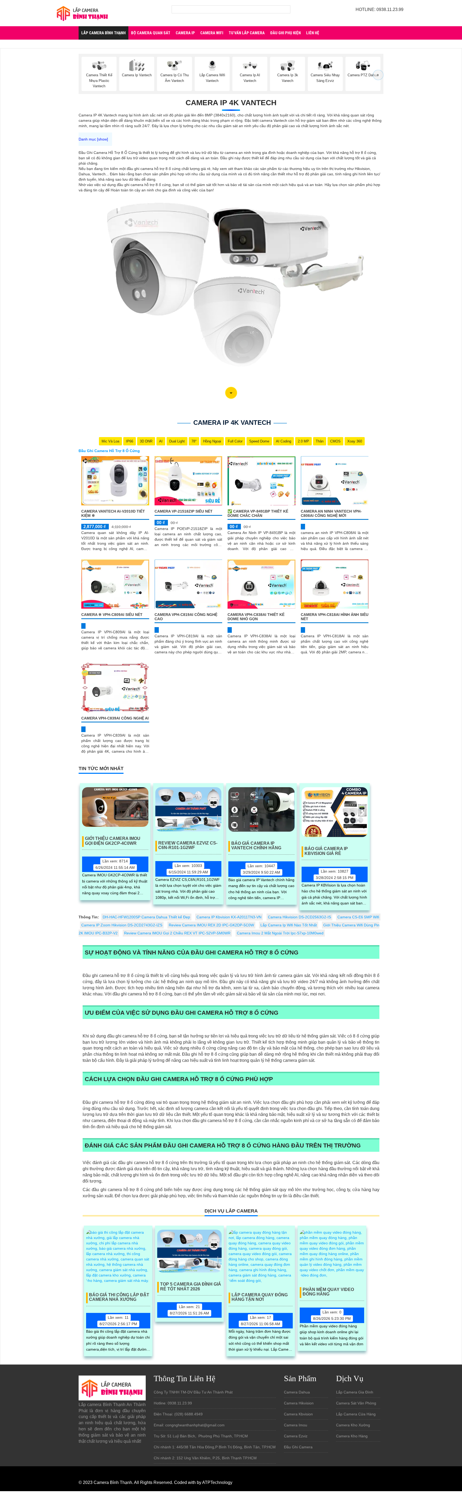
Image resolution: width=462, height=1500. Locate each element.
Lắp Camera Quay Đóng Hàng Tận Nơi (260, 1297)
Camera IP (185, 33)
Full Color (235, 441)
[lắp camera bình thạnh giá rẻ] (82, 13)
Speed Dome (259, 441)
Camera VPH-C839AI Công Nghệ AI (115, 718)
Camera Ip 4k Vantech (231, 103)
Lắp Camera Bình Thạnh (103, 33)
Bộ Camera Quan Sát (150, 33)
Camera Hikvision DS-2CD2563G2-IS (299, 917)
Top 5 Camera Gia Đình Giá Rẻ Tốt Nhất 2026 (190, 1286)
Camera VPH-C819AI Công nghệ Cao (186, 616)
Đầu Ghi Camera (298, 1447)
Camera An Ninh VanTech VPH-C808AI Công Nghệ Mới (331, 513)
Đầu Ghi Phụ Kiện (285, 33)
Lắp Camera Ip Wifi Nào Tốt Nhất (288, 925)
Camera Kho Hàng (352, 1436)
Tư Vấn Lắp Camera (247, 33)
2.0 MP (303, 441)
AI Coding (283, 441)
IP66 (129, 441)
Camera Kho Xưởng (353, 1425)
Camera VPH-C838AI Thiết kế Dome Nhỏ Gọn (256, 616)
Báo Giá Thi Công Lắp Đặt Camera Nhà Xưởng (119, 1297)
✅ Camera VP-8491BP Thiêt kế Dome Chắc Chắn (258, 513)
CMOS (335, 441)
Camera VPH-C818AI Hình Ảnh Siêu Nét (334, 616)
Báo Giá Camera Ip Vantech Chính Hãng (256, 845)
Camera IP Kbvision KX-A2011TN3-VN (229, 917)
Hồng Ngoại (212, 441)
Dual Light (177, 441)
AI (161, 441)
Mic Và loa (110, 441)
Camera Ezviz (295, 1436)
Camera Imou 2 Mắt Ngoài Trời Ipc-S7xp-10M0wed (280, 933)
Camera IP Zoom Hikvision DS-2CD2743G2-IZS (121, 925)
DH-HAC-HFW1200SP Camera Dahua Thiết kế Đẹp (146, 917)
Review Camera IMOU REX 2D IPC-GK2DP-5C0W (211, 925)
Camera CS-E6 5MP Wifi (358, 917)
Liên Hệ (312, 33)
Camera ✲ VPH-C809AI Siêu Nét (112, 614)
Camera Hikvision (299, 1403)
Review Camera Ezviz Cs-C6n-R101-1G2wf (187, 845)
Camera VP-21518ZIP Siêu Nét (184, 511)
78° (194, 441)
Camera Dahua (297, 1392)
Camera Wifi (211, 33)
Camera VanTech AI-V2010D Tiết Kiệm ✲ (113, 513)
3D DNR (146, 441)
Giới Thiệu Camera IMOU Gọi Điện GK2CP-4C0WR (112, 841)
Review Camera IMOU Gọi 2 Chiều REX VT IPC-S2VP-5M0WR (177, 933)
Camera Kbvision (298, 1414)
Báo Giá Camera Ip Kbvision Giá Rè (326, 851)
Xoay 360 (354, 441)
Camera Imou (295, 1425)
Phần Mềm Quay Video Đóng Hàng (328, 1292)
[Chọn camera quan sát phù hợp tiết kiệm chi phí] (378, 75)
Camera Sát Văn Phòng (356, 1403)
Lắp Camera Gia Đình (354, 1392)
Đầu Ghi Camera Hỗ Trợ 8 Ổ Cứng (109, 451)
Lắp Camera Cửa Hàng (356, 1414)
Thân (320, 441)
